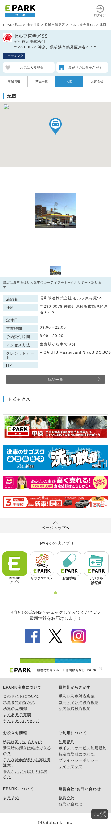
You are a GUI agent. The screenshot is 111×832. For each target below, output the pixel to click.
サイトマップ (71, 766)
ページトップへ (56, 527)
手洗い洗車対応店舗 (77, 696)
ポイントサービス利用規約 (83, 748)
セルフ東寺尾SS (82, 24)
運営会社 (67, 798)
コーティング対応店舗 (79, 702)
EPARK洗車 (12, 24)
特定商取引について (77, 754)
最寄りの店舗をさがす (85, 67)
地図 (69, 81)
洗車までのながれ (19, 702)
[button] (55, 126)
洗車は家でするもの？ (23, 742)
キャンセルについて (21, 721)
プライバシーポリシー (79, 760)
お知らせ (97, 81)
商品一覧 (41, 81)
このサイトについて (21, 696)
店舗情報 (14, 81)
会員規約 (11, 798)
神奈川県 (33, 24)
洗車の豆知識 (15, 708)
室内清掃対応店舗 (75, 708)
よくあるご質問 (17, 715)
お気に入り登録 (32, 67)
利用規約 (67, 742)
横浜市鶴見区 (55, 24)
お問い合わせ (71, 804)
